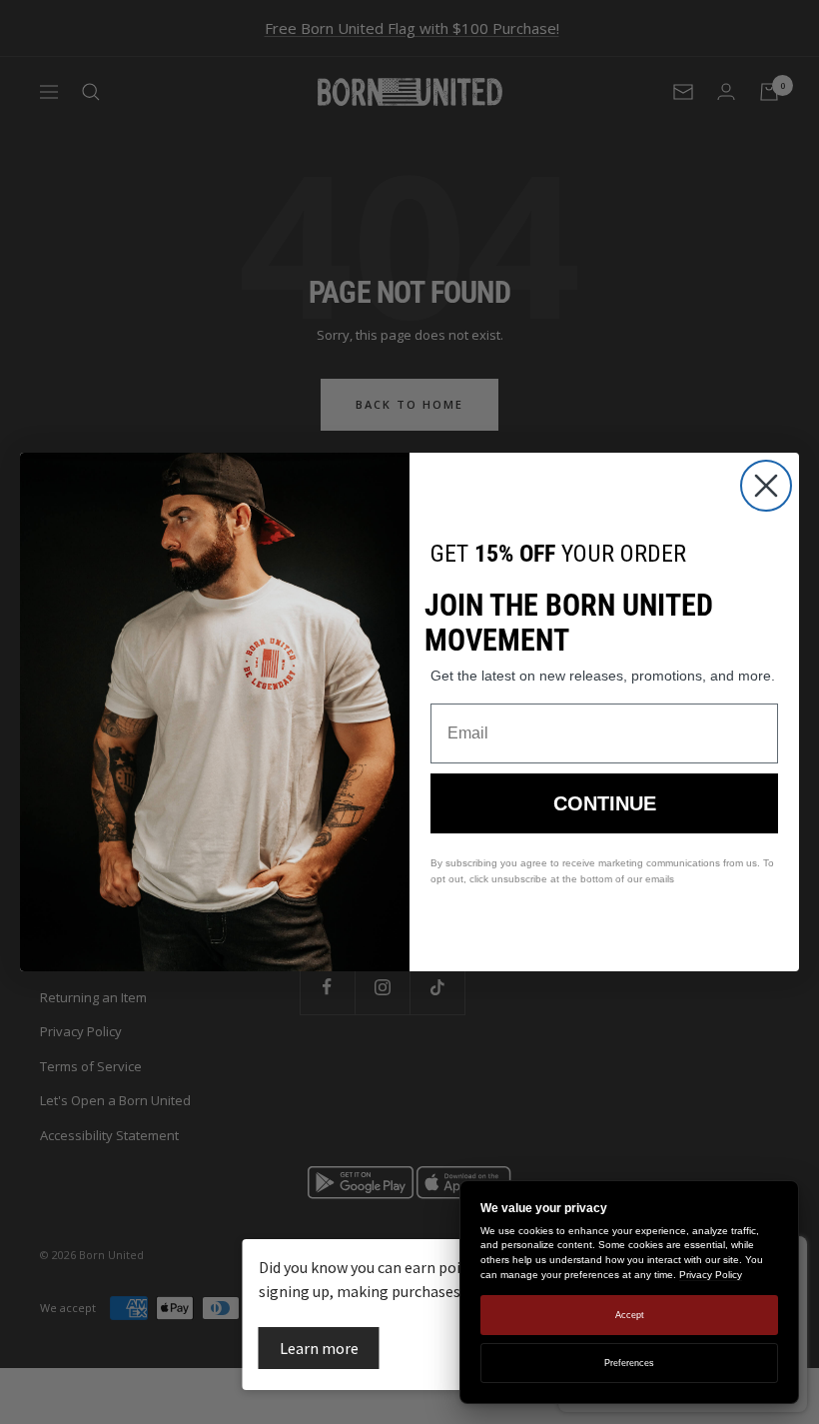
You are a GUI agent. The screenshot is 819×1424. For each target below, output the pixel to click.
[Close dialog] (766, 486)
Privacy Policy (710, 1274)
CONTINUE (604, 803)
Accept (629, 1315)
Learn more (319, 1348)
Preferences (629, 1363)
